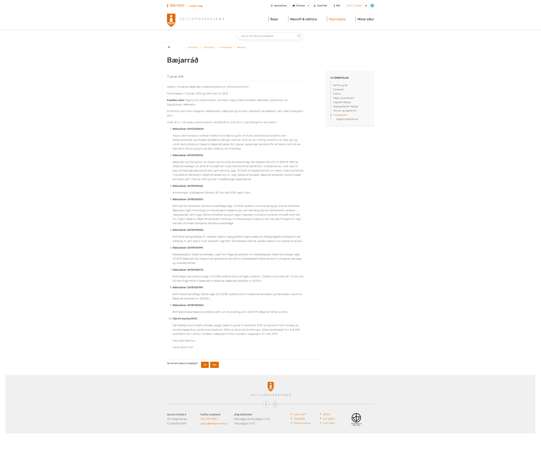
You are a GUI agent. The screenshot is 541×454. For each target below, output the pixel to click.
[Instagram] (275, 404)
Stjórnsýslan (209, 47)
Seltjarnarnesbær (175, 47)
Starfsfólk (299, 418)
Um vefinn (329, 418)
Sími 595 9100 (208, 419)
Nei (214, 364)
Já (204, 364)
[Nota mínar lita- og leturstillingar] (372, 5)
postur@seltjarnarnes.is (213, 423)
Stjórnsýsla (193, 47)
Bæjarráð (241, 47)
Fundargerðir (226, 47)
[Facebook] (266, 404)
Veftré (326, 414)
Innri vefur (329, 423)
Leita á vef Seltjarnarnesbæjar (257, 36)
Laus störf (299, 414)
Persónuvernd (302, 423)
